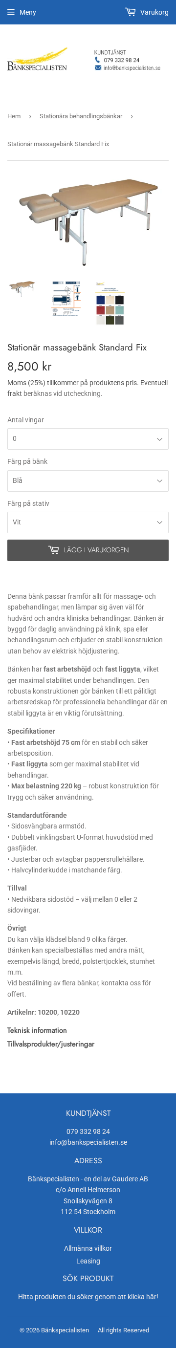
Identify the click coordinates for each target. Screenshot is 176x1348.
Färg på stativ (28, 503)
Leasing (88, 1261)
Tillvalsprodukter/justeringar (50, 1044)
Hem (14, 116)
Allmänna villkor (88, 1248)
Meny (28, 12)
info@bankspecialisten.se (88, 1142)
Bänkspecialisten (65, 1330)
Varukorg (154, 12)
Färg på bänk (27, 461)
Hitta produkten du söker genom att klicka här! (88, 1297)
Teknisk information (37, 1030)
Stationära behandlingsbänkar (81, 116)
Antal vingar (25, 420)
